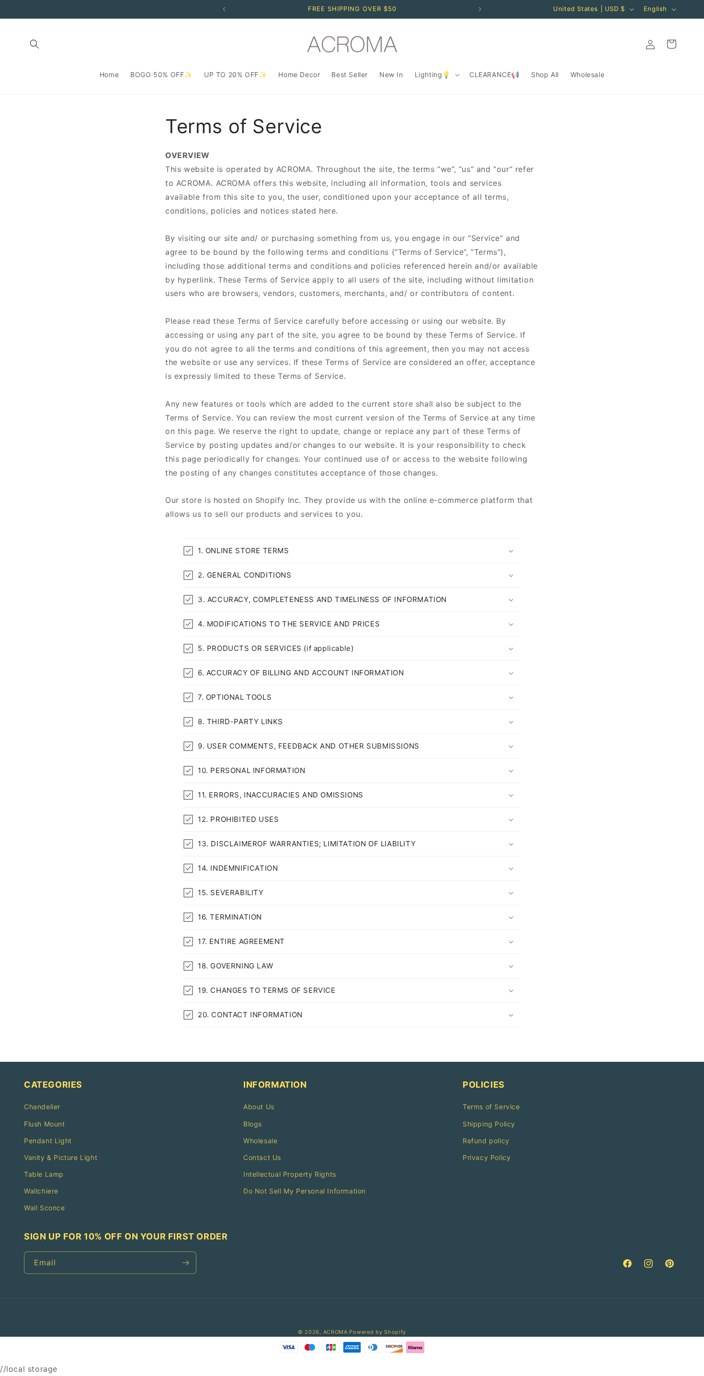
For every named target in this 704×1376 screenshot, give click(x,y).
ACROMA (335, 1332)
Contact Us (262, 1157)
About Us (258, 1107)
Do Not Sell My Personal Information (304, 1191)
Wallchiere (41, 1191)
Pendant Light (48, 1141)
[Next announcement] (479, 9)
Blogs (252, 1124)
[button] (34, 44)
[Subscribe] (185, 1262)
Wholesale (260, 1141)
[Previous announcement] (224, 9)
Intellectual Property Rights (289, 1174)
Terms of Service (491, 1107)
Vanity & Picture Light (60, 1157)
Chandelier (42, 1107)
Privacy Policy (487, 1157)
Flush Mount (44, 1124)
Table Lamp (44, 1174)
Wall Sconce (44, 1208)
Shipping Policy (489, 1124)
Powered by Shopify (377, 1332)
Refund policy (486, 1141)
